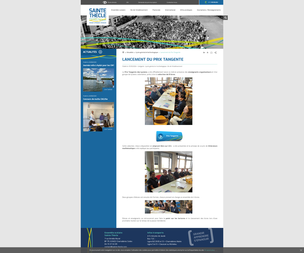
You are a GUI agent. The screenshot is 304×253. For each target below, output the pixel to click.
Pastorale (156, 10)
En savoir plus (209, 250)
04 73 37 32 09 (110, 244)
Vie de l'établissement (174, 66)
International (170, 10)
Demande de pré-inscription (147, 2)
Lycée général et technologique (147, 52)
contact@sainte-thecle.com (115, 247)
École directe (112, 2)
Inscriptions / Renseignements (209, 10)
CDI (127, 2)
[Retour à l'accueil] (123, 52)
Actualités (130, 52)
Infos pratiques (186, 10)
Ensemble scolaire (118, 10)
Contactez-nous (172, 2)
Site (213, 2)
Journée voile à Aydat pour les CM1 (98, 65)
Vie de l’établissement (139, 10)
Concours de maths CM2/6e (95, 99)
